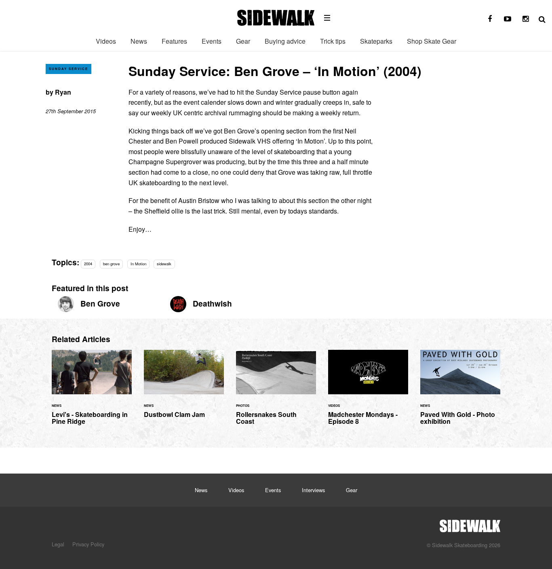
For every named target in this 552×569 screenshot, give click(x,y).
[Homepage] (470, 524)
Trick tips (333, 41)
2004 (88, 264)
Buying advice (285, 41)
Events (211, 41)
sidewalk (164, 264)
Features (174, 41)
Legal (58, 544)
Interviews (313, 490)
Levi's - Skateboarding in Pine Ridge (92, 392)
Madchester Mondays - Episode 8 (368, 392)
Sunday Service (68, 68)
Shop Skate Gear (431, 41)
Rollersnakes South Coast (276, 392)
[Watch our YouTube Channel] (507, 19)
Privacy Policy (88, 544)
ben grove (111, 264)
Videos (106, 41)
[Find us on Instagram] (525, 19)
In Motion (138, 264)
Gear (243, 41)
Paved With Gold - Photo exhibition (460, 392)
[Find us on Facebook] (489, 19)
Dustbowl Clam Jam (184, 388)
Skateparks (376, 41)
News (139, 41)
